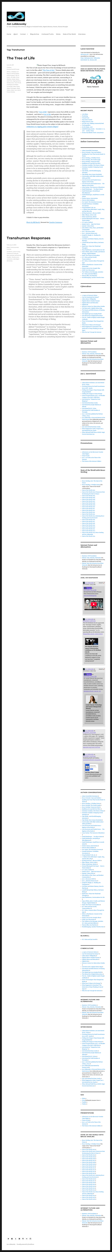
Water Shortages (11, 88)
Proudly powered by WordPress (25, 1244)
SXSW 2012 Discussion (88, 270)
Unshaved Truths (47, 34)
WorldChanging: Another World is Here (93, 277)
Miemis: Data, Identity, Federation (91, 353)
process (12, 255)
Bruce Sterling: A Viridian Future (91, 484)
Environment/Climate (13, 69)
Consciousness (14, 247)
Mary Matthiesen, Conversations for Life (93, 250)
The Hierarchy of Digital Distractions (92, 315)
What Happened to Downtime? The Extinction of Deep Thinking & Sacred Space (92, 328)
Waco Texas (16, 86)
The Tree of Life (21, 58)
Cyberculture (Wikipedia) (89, 299)
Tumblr (84, 1102)
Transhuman (10, 82)
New (8, 255)
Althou (9, 71)
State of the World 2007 (88, 501)
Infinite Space (11, 75)
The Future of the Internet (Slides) (91, 461)
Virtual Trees (85, 118)
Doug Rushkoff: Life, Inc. (89, 207)
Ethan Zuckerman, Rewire (89, 217)
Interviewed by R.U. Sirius (89, 408)
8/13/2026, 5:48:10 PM (89, 621)
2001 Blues (85, 114)
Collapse (13, 71)
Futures (9, 249)
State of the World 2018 (88, 523)
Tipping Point (17, 81)
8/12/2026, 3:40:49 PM (89, 732)
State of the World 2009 (88, 505)
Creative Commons (55, 222)
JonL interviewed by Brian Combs (91, 427)
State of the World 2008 (88, 503)
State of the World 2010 (88, 507)
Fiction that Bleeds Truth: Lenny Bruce (93, 132)
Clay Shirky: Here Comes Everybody (92, 174)
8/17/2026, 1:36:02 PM (90, 590)
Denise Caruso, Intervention (90, 198)
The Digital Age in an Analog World (92, 314)
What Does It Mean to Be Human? (91, 325)
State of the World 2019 (88, 525)
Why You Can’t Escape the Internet (91, 332)
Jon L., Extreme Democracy (89, 233)
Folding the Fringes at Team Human (92, 393)
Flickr (83, 1098)
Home (9, 34)
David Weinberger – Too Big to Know (92, 189)
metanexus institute (12, 253)
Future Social (85, 456)
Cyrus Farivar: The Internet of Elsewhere (93, 187)
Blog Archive (34, 34)
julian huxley (16, 251)
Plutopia (88, 588)
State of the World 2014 (88, 514)
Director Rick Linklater (88, 200)
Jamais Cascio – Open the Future (91, 224)
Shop (83, 1100)
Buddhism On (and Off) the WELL (91, 163)
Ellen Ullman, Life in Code (89, 215)
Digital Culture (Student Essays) (91, 301)
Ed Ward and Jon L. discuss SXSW (91, 213)
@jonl (16, 34)
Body (8, 247)
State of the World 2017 (88, 521)
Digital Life (85, 304)
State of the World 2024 (88, 536)
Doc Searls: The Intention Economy (92, 202)
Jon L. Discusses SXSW (88, 231)
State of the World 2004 (88, 495)
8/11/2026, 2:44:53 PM (89, 756)
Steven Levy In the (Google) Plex (91, 268)
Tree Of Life (18, 82)
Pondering (85, 116)
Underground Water (12, 84)
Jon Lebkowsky (16, 23)
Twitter (84, 1104)
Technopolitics (86, 125)
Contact (23, 34)
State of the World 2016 (88, 519)
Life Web (12, 77)
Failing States (15, 73)
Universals (10, 86)
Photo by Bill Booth (33, 222)
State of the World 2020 (88, 527)
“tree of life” (42, 112)
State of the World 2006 (88, 499)
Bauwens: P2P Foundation (89, 352)
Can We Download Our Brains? (90, 297)
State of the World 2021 (88, 529)
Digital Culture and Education (90, 302)
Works (58, 34)
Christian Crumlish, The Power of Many (93, 165)
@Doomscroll (84, 54)
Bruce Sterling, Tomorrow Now (90, 161)
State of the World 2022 (88, 530)
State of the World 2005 (88, 497)
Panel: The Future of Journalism (91, 255)
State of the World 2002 (88, 490)
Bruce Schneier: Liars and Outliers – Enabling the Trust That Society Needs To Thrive (93, 154)
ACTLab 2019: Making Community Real (93, 123)
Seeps (13, 79)
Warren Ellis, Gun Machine (89, 275)
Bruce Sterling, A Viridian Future (91, 158)
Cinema (9, 67)
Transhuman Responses (28, 238)
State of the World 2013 (88, 512)
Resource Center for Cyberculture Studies (93, 306)
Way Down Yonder (87, 120)
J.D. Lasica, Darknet (87, 222)
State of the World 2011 (88, 508)
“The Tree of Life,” (48, 70)
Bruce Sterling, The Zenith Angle (91, 159)
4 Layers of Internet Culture (89, 295)
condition (9, 251)
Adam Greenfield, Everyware (90, 150)
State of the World (69, 34)
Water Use (14, 90)
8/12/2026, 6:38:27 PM (90, 676)
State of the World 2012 (88, 510)
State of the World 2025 (88, 1197)
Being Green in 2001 (87, 121)
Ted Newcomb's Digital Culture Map (92, 308)
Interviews (81, 34)
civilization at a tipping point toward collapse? (42, 127)
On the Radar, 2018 (87, 127)
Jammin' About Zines (88, 226)
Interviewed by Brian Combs (90, 403)
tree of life (47, 114)
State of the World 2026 (88, 1199)
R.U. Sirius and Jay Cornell (89, 939)
